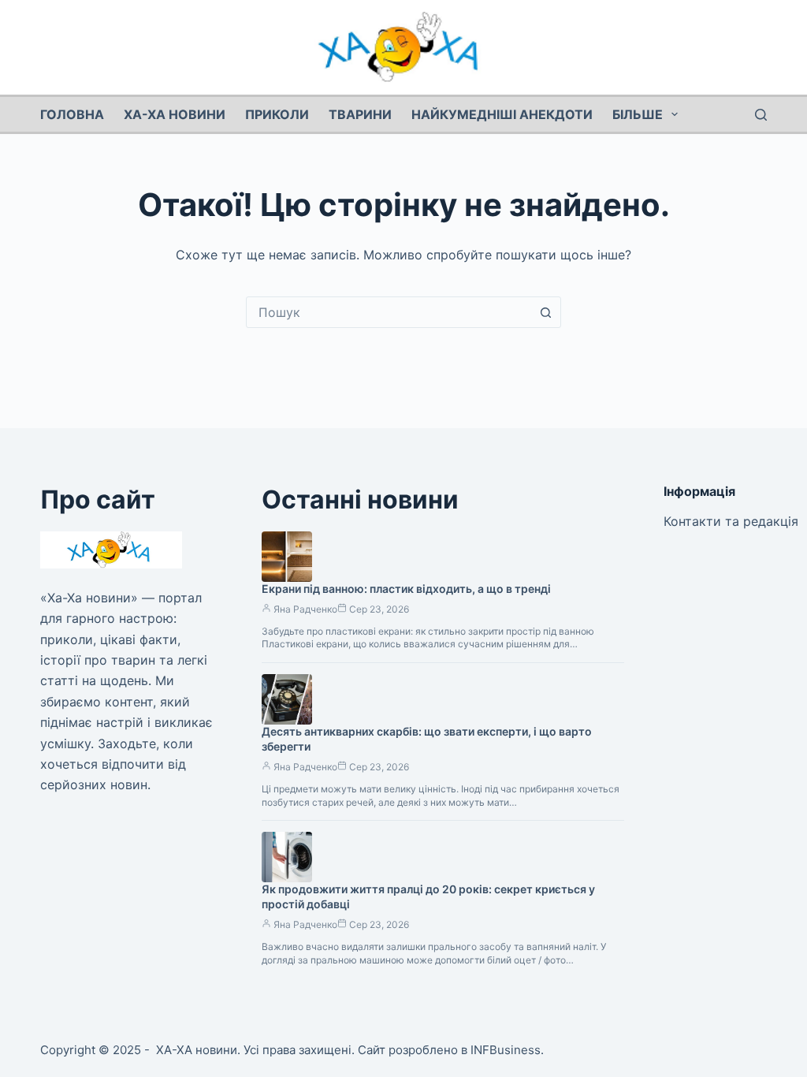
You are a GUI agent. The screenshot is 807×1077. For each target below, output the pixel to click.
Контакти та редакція (731, 521)
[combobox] (388, 312)
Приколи (277, 114)
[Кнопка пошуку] (545, 312)
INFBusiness (505, 1049)
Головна (72, 114)
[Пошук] (761, 115)
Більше (637, 114)
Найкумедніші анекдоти (502, 114)
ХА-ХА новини (174, 114)
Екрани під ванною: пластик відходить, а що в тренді (406, 588)
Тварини (360, 114)
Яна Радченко (305, 609)
